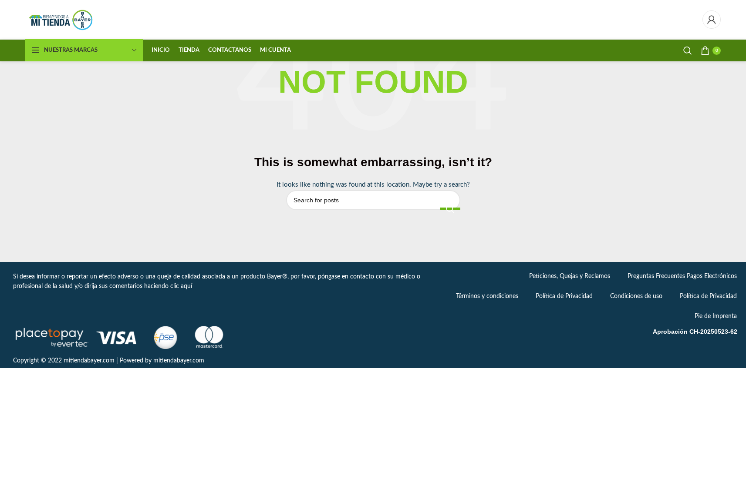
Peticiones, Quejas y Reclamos (569, 276)
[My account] (711, 19)
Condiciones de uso (636, 296)
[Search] (687, 50)
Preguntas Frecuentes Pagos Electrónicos (682, 276)
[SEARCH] (450, 209)
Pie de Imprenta (716, 316)
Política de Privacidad (564, 296)
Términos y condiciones (487, 296)
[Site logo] (61, 20)
